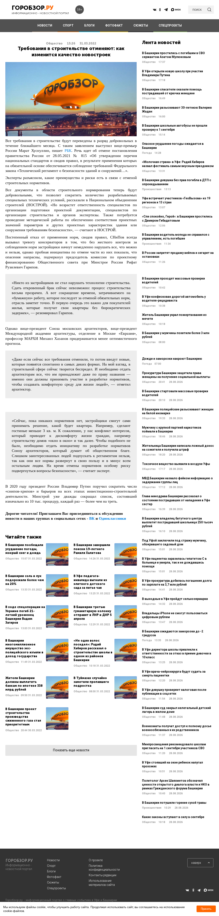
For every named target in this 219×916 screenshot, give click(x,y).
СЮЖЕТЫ (140, 25)
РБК (68, 150)
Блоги (51, 871)
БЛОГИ (89, 25)
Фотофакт (54, 877)
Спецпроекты (56, 888)
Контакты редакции (102, 875)
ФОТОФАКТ (114, 25)
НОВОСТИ (44, 25)
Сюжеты (53, 882)
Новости (53, 860)
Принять (206, 908)
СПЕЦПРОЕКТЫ (170, 25)
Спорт (51, 865)
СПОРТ (68, 25)
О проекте (96, 860)
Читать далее (36, 554)
